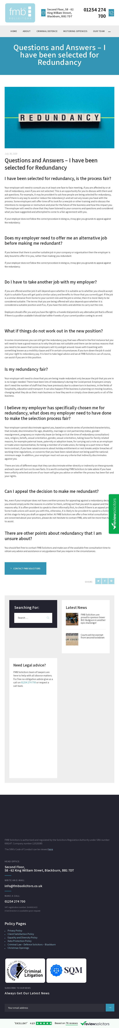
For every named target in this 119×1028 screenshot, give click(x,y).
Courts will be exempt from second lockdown (92, 636)
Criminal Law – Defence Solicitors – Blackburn (32, 944)
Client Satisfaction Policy (21, 934)
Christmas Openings (18, 948)
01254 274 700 (28, 682)
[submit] (110, 1007)
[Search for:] (33, 617)
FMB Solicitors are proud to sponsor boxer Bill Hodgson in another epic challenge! (93, 618)
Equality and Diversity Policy (22, 937)
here (50, 849)
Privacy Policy (15, 930)
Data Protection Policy (19, 941)
